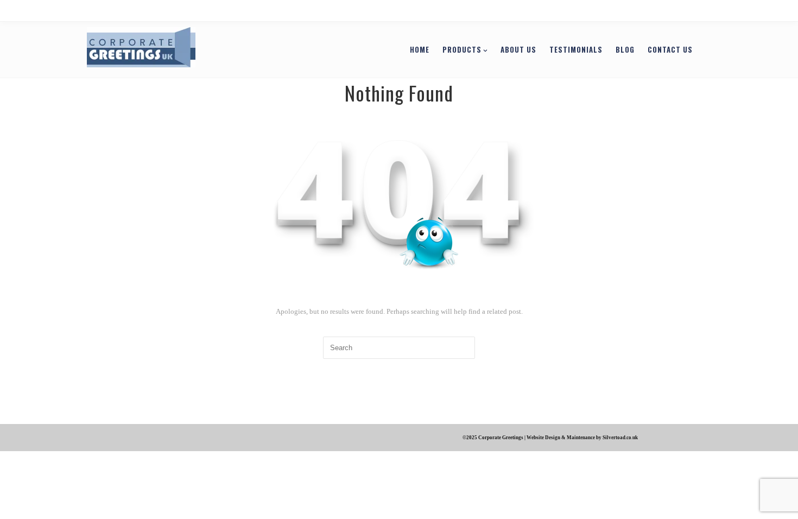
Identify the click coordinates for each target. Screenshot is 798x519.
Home (373, 49)
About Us (472, 49)
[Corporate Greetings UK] (188, 49)
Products (415, 49)
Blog (578, 49)
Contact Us (623, 49)
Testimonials (529, 49)
